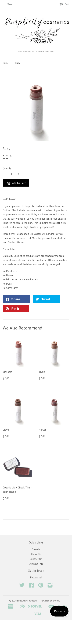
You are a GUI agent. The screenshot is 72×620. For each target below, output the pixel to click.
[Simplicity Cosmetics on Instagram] (50, 586)
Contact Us (36, 559)
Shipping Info (36, 563)
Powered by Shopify (50, 600)
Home (6, 62)
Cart (66, 4)
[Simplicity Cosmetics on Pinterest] (40, 586)
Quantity (7, 168)
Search (36, 549)
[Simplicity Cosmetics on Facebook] (31, 586)
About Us (36, 554)
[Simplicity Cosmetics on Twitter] (21, 586)
